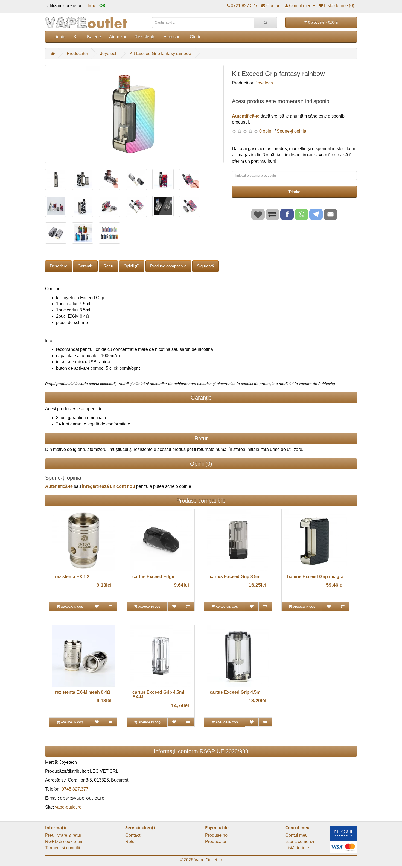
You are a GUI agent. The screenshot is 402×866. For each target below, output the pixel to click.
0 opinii (266, 131)
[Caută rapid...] (265, 22)
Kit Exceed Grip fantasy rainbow (161, 53)
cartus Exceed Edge (153, 576)
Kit (76, 36)
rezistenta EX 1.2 (72, 576)
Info (91, 5)
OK (102, 5)
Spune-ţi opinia (291, 131)
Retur (108, 266)
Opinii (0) (132, 266)
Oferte (196, 36)
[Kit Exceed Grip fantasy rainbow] (134, 114)
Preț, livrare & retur (63, 835)
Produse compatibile (168, 266)
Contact (132, 835)
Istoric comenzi (299, 841)
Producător (77, 53)
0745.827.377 (75, 789)
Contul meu (296, 835)
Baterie (94, 36)
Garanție (85, 266)
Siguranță (205, 266)
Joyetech (109, 53)
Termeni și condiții (62, 847)
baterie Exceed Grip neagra (315, 576)
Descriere (58, 266)
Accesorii (173, 36)
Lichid (59, 36)
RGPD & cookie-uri (63, 841)
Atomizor (117, 36)
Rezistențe (145, 36)
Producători (216, 841)
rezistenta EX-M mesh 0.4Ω (82, 692)
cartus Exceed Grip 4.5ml (235, 692)
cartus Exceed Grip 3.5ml (235, 576)
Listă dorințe (297, 847)
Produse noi (217, 835)
